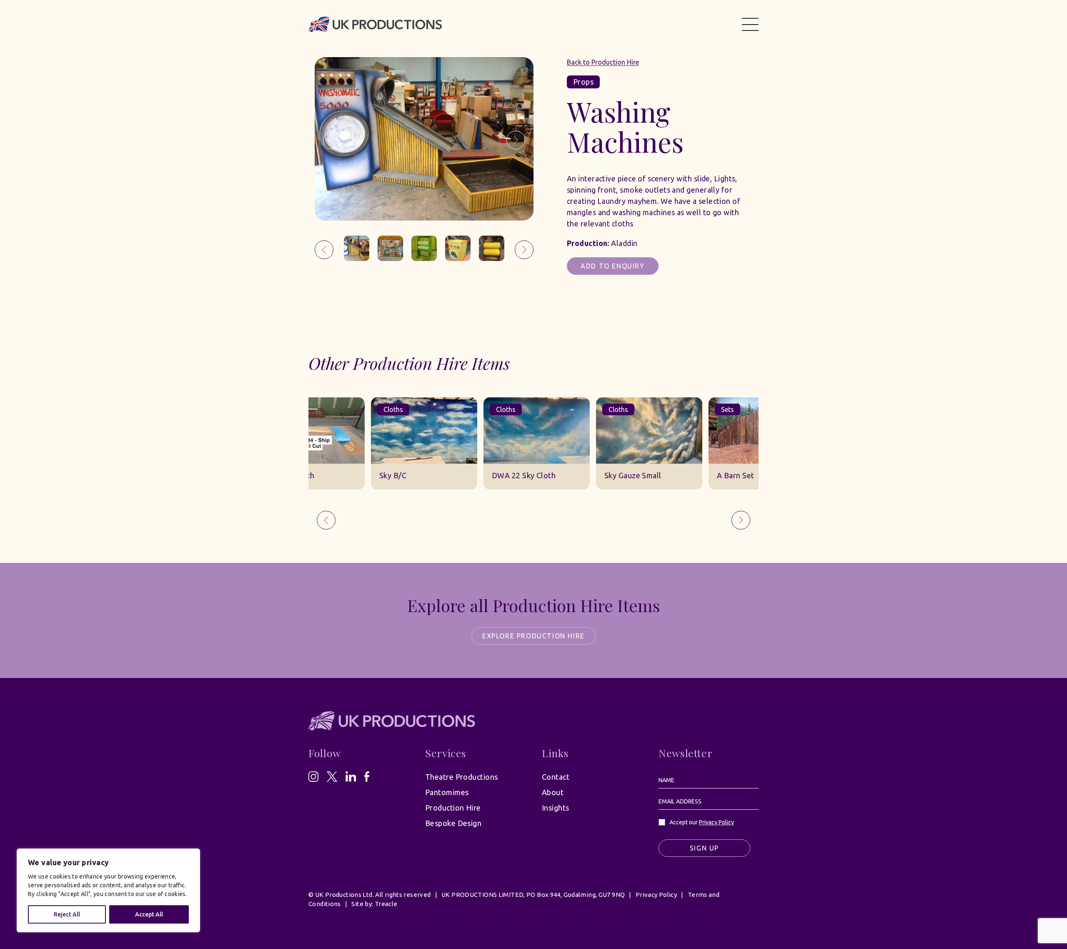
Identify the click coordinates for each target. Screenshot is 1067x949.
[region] (108, 890)
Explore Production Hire (533, 636)
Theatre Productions (461, 777)
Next (515, 140)
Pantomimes (447, 792)
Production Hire (453, 807)
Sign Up (704, 848)
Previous (332, 140)
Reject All (67, 914)
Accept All (149, 914)
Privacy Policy (716, 822)
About (553, 792)
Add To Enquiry (612, 266)
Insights (555, 807)
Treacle (386, 903)
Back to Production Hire (603, 62)
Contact (555, 777)
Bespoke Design (453, 823)
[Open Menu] (750, 24)
